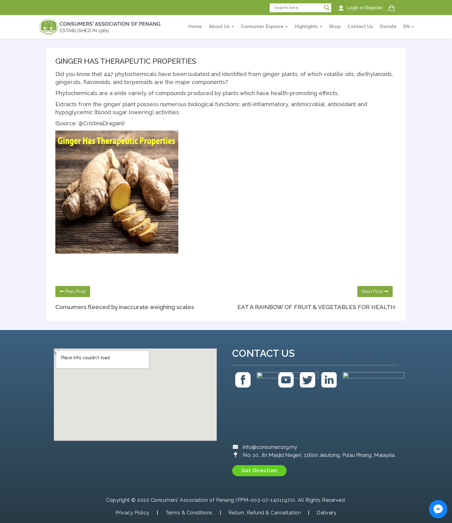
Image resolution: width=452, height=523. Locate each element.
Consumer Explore (263, 26)
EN (407, 26)
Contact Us (360, 26)
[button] (259, 470)
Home (195, 26)
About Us (220, 26)
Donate (388, 26)
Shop (335, 26)
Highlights (307, 26)
